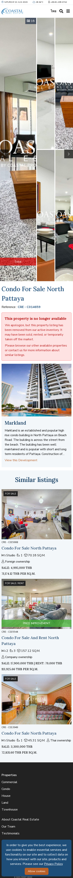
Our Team (8, 826)
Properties (9, 775)
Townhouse (10, 809)
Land (5, 803)
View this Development (21, 460)
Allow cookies (36, 871)
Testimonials (10, 833)
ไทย (53, 11)
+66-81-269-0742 (58, 2)
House (6, 796)
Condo (6, 789)
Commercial (9, 782)
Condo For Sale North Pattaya (29, 548)
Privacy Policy (53, 864)
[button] (68, 153)
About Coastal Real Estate (20, 819)
